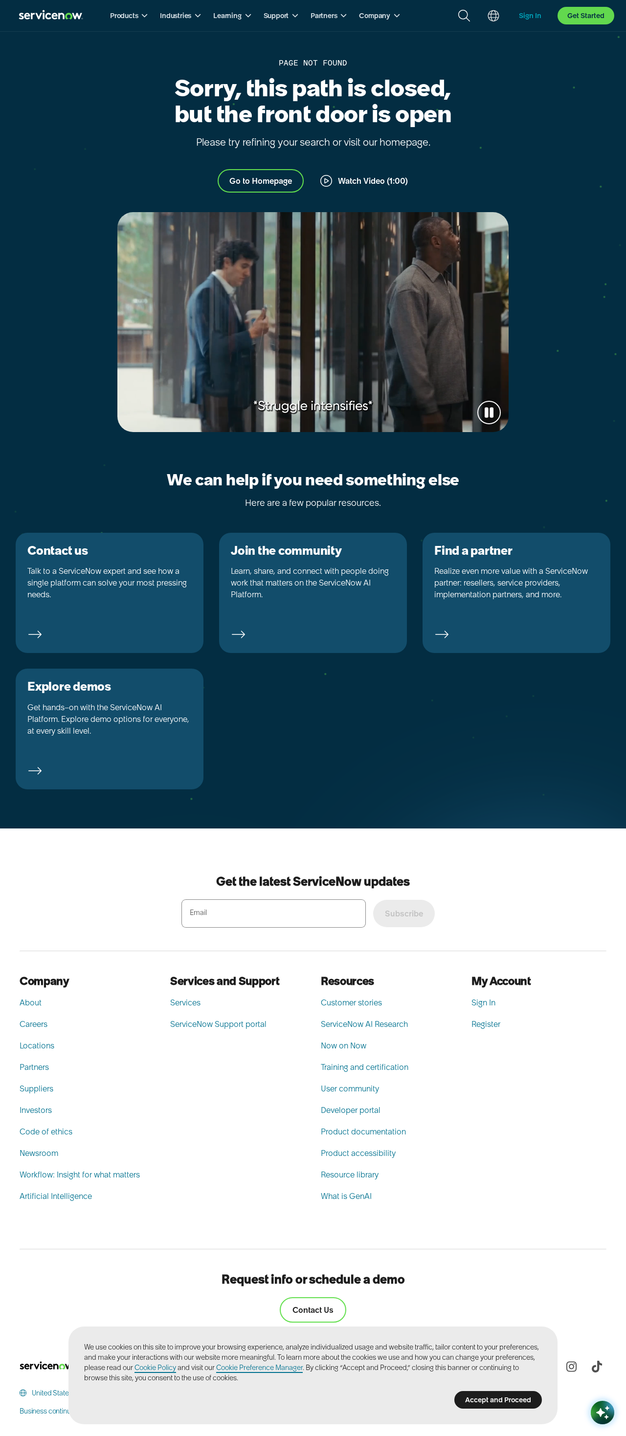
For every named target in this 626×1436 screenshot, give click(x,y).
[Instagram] (571, 1366)
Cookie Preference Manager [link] (259, 1367)
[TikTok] (596, 1366)
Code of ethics (46, 1131)
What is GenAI (346, 1196)
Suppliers (36, 1088)
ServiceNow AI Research (364, 1024)
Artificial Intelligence (56, 1196)
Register (485, 1024)
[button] (129, 15)
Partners (34, 1067)
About (31, 1002)
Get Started (585, 15)
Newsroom (39, 1153)
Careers (33, 1024)
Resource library (350, 1174)
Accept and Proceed (498, 1399)
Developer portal (350, 1110)
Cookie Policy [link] (155, 1367)
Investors (36, 1110)
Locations (37, 1045)
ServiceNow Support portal (218, 1024)
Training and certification (364, 1067)
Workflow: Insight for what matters (80, 1174)
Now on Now (343, 1045)
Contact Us (313, 1310)
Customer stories (351, 1002)
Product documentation (363, 1131)
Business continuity (48, 1411)
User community (350, 1088)
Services (185, 1002)
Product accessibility (358, 1153)
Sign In (483, 1002)
